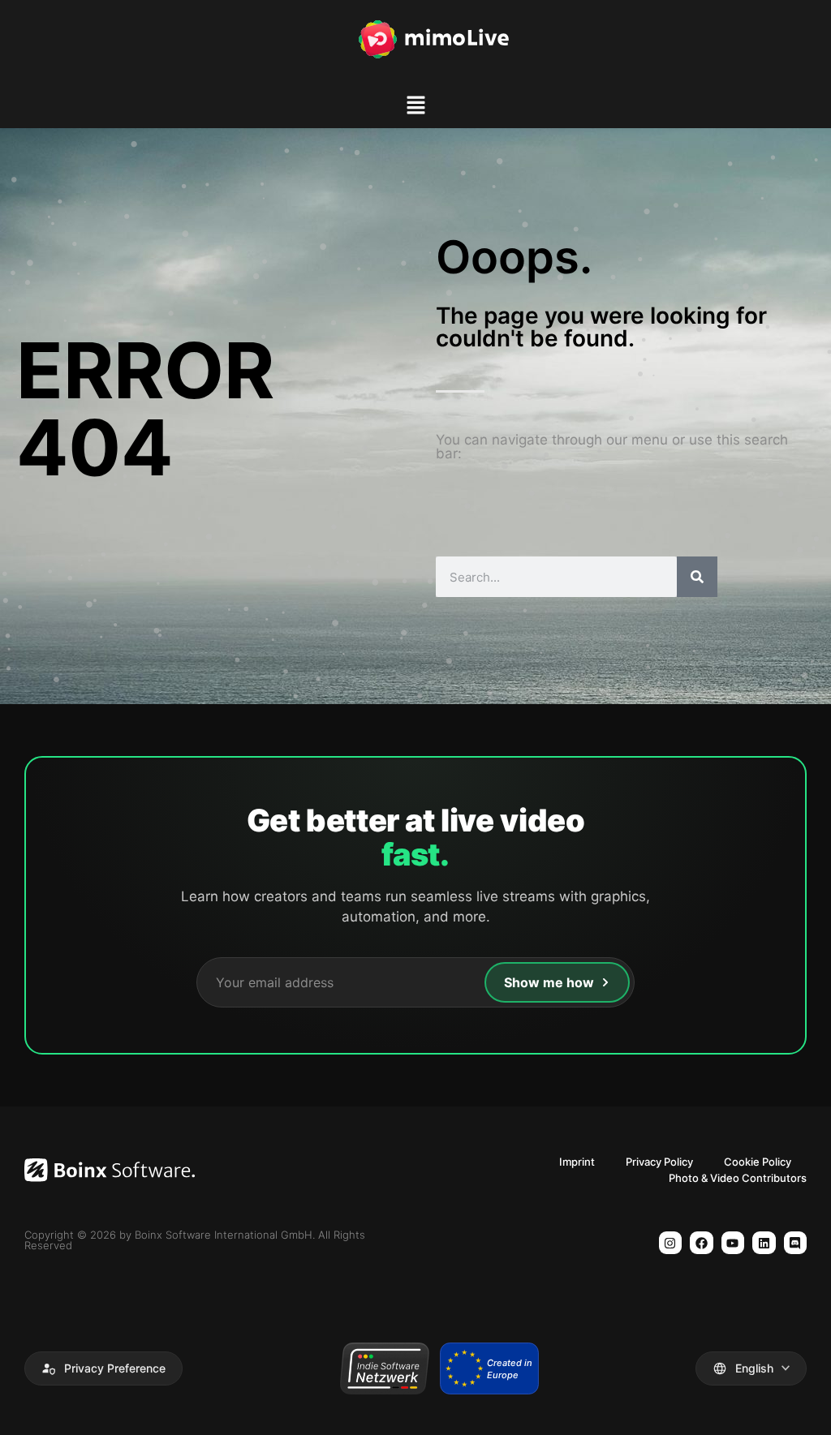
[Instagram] (670, 1243)
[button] (415, 107)
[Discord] (795, 1243)
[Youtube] (733, 1243)
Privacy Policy (659, 1161)
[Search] (697, 576)
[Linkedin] (764, 1243)
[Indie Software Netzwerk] (384, 1368)
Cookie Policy (757, 1161)
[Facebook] (701, 1243)
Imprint (577, 1161)
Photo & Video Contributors (738, 1177)
